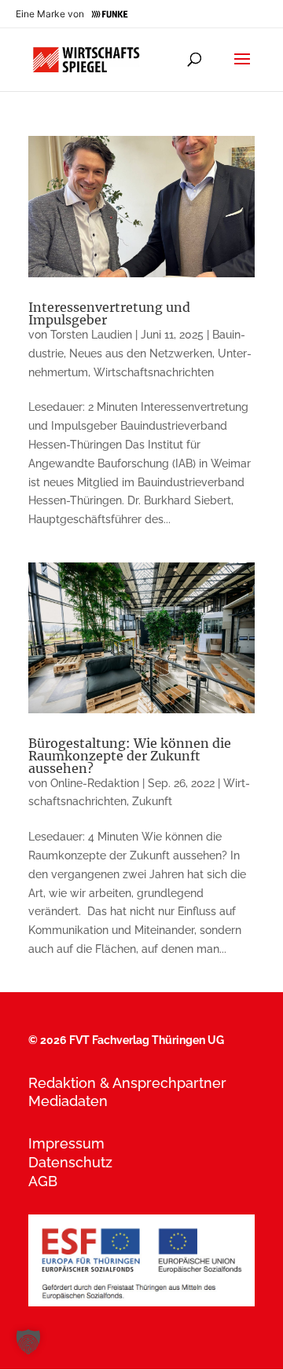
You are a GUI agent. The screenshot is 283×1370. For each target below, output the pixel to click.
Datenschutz (70, 1162)
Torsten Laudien (91, 334)
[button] (28, 1341)
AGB (42, 1181)
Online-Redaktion (94, 783)
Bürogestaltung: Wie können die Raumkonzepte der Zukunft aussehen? (129, 755)
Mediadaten (68, 1101)
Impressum (66, 1143)
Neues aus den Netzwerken (140, 353)
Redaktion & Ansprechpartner (127, 1083)
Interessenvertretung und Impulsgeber (109, 313)
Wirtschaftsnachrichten (154, 372)
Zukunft (152, 801)
